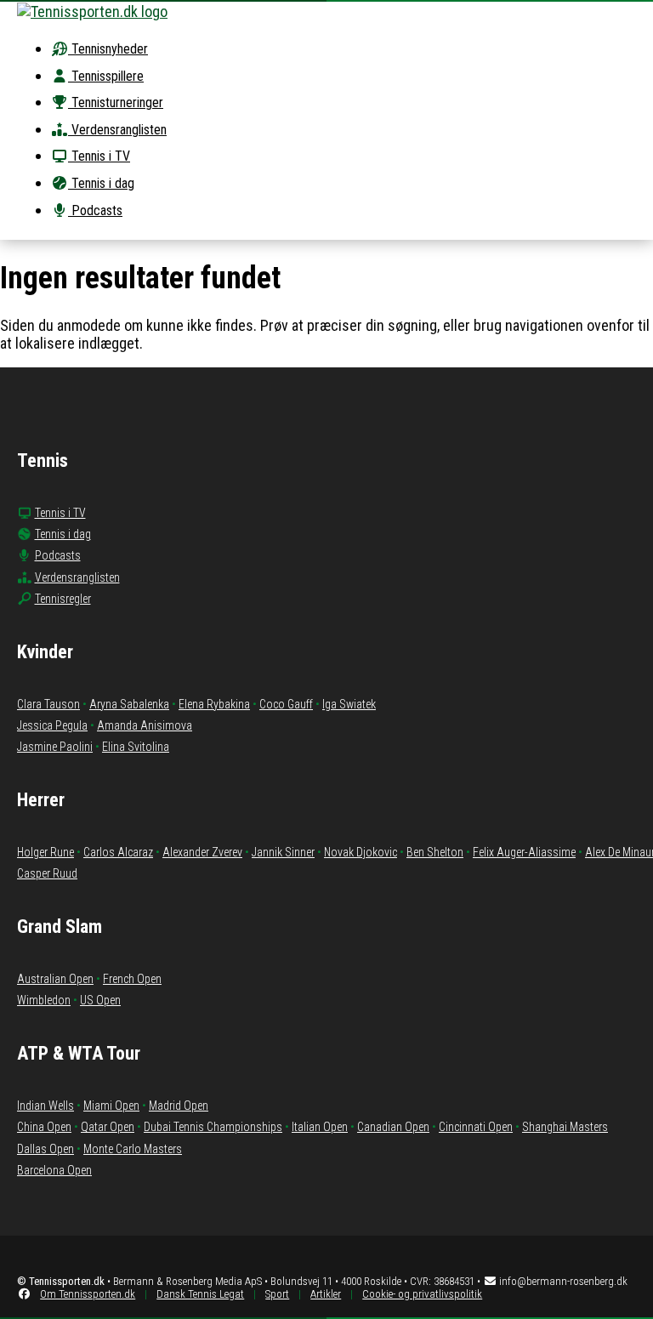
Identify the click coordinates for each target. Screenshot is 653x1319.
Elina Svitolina (135, 746)
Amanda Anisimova (144, 725)
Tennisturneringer (115, 102)
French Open (132, 979)
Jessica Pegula (52, 725)
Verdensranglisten (117, 130)
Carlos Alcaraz (118, 852)
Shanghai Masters (565, 1127)
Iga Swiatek (349, 704)
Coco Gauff (286, 704)
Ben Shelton (434, 852)
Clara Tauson (48, 704)
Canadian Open (393, 1127)
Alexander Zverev (202, 852)
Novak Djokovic (360, 852)
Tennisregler (63, 598)
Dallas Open (45, 1149)
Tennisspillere (106, 76)
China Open (44, 1127)
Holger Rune (45, 852)
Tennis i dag (101, 183)
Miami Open (111, 1105)
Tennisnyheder (108, 49)
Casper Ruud (47, 873)
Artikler (325, 1294)
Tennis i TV (99, 156)
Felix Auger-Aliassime (524, 852)
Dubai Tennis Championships (213, 1127)
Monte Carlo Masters (132, 1149)
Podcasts (95, 210)
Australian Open (55, 979)
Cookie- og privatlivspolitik (422, 1294)
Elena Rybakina (214, 704)
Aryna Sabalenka (129, 704)
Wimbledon (44, 1000)
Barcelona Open (54, 1170)
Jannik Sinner (283, 852)
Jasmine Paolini (55, 746)
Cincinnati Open (476, 1127)
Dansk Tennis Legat (200, 1294)
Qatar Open (107, 1127)
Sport (277, 1294)
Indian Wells (45, 1105)
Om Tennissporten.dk (87, 1294)
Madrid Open (178, 1105)
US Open (100, 1000)
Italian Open (320, 1127)
